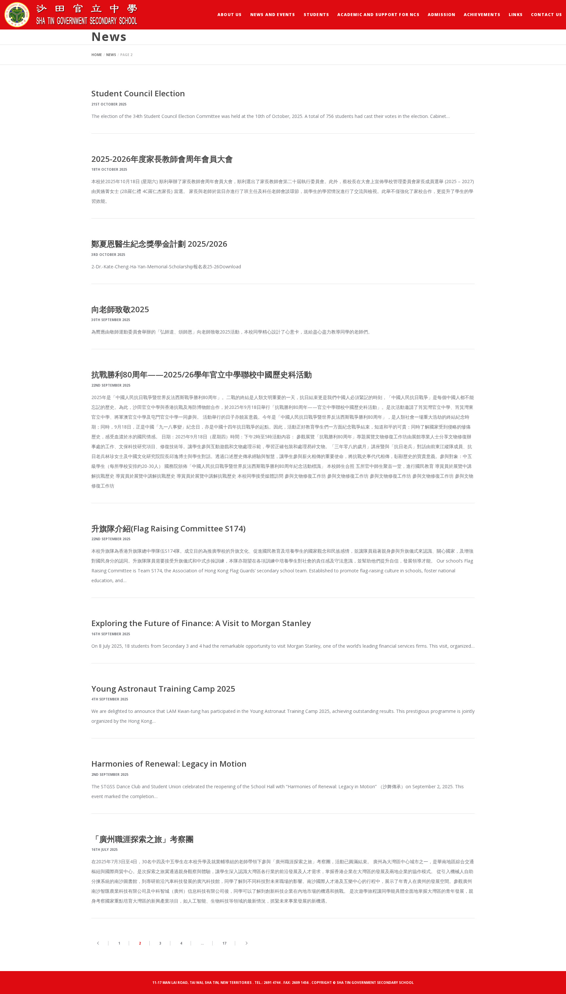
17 (224, 943)
